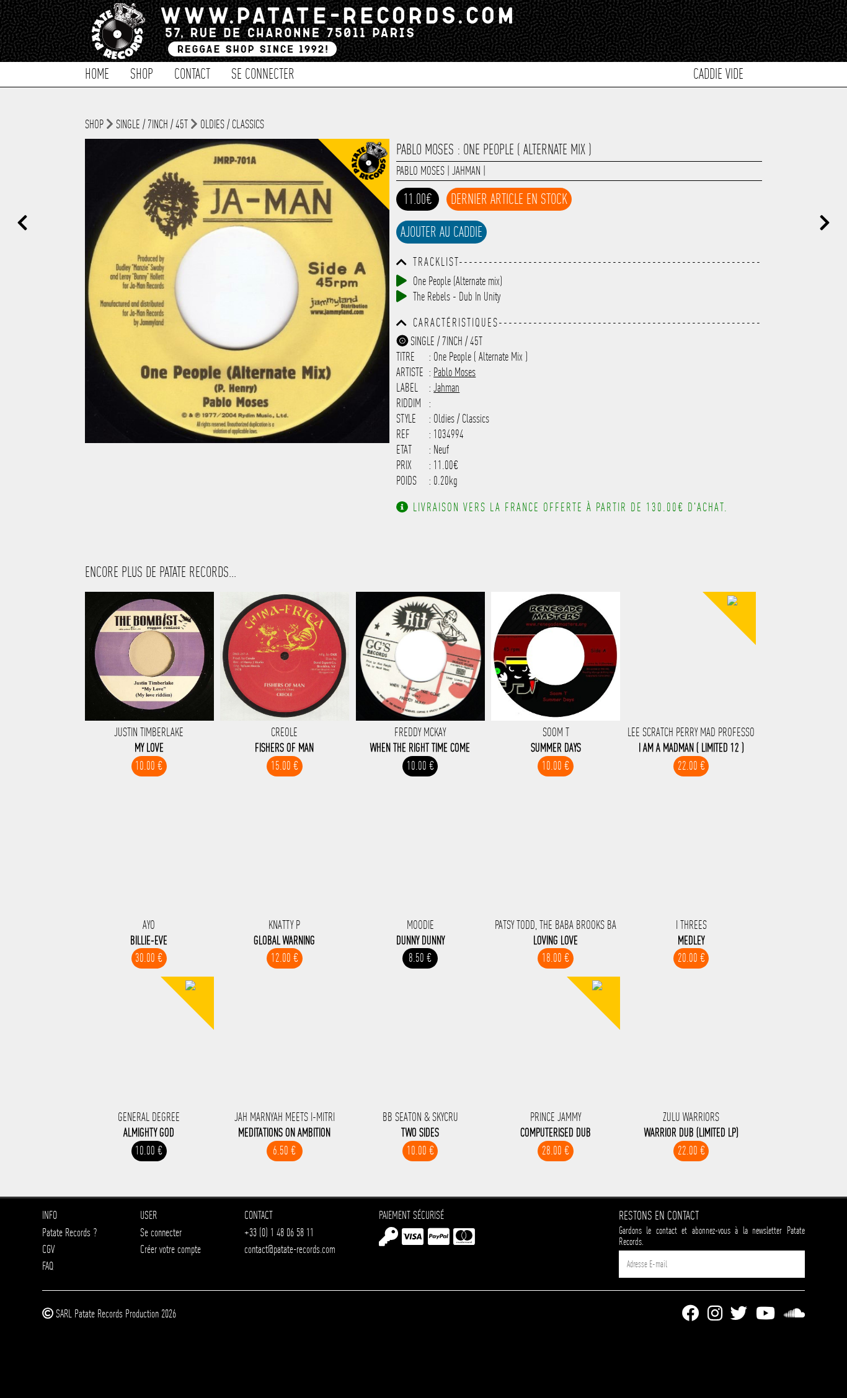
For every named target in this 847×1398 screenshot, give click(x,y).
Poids (406, 480)
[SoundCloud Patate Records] (794, 1314)
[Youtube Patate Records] (765, 1314)
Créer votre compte (170, 1248)
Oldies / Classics (232, 124)
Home (97, 73)
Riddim (408, 403)
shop (94, 124)
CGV (48, 1248)
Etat (404, 449)
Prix (404, 465)
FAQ (47, 1265)
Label (407, 387)
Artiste (409, 372)
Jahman (466, 171)
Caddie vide (718, 73)
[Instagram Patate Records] (714, 1314)
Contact (192, 73)
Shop (141, 73)
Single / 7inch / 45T (152, 124)
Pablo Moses (420, 171)
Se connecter (263, 73)
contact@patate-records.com (289, 1248)
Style (406, 418)
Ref (403, 434)
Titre (405, 357)
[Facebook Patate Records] (690, 1314)
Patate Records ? (69, 1232)
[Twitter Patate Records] (738, 1314)
